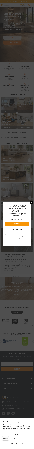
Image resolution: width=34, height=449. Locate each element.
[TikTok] (21, 229)
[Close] (31, 202)
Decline (16, 439)
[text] (17, 238)
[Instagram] (17, 229)
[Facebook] (13, 229)
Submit (17, 224)
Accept (16, 434)
